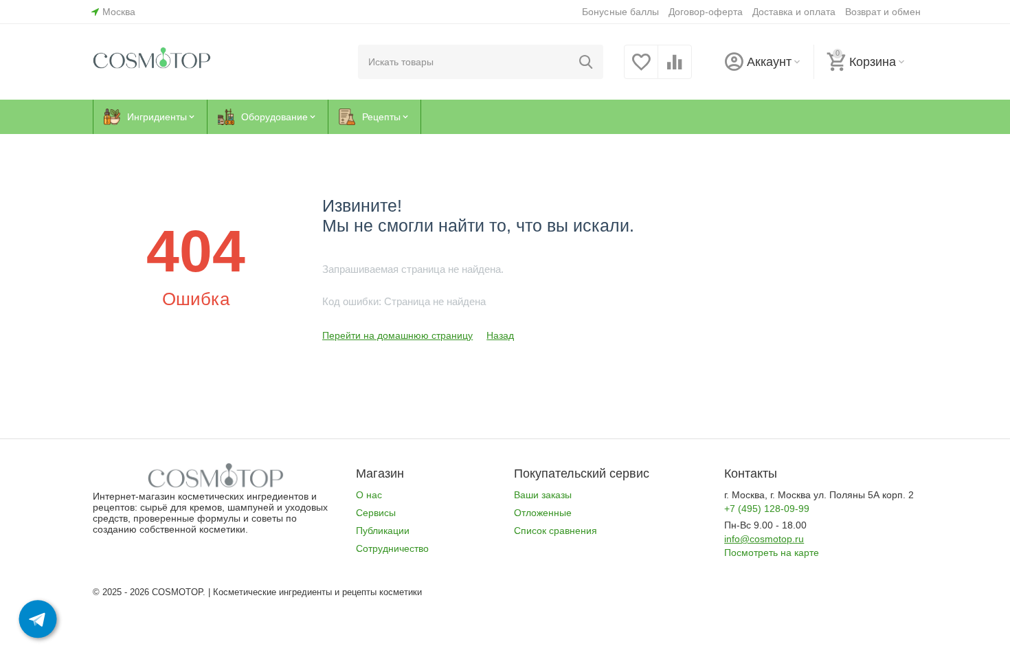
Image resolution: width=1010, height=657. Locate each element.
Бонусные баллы (620, 11)
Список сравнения (555, 530)
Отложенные (543, 512)
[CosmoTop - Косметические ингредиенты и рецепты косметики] (152, 61)
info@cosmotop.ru (764, 538)
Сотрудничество (392, 548)
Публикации (382, 530)
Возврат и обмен (883, 11)
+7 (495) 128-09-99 (766, 508)
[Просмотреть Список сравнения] (675, 69)
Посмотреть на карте (771, 552)
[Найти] (586, 62)
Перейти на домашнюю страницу (397, 335)
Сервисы (376, 512)
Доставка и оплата (793, 11)
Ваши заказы (543, 494)
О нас (369, 494)
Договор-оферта (706, 11)
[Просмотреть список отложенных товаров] (641, 69)
